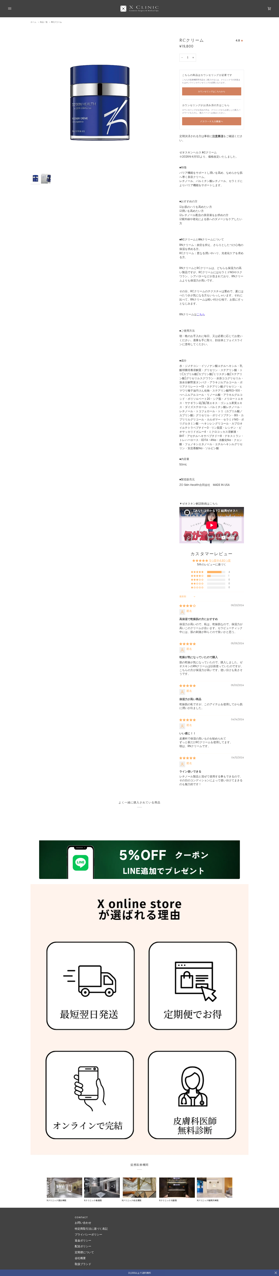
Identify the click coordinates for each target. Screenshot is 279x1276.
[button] (197, 572)
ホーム (33, 22)
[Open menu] (13, 8)
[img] (187, 606)
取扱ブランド (83, 1264)
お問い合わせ (83, 1223)
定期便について (84, 1252)
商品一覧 (44, 22)
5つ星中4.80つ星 (220, 561)
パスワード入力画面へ (211, 121)
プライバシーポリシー (88, 1234)
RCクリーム (56, 22)
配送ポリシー (83, 1246)
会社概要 (80, 1258)
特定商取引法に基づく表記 (91, 1229)
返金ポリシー (83, 1240)
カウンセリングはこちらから (211, 91)
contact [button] (81, 1217)
